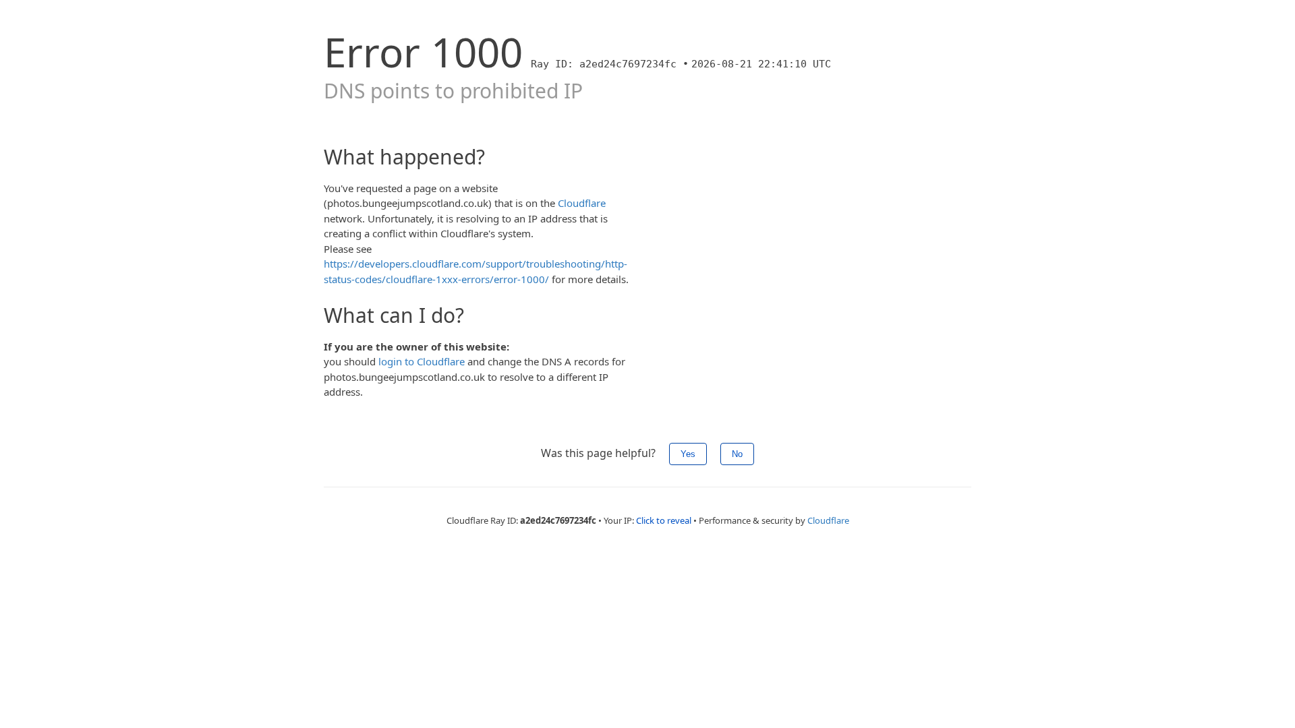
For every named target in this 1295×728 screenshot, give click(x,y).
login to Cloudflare (421, 361)
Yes (688, 454)
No (737, 454)
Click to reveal (663, 520)
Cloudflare (582, 203)
